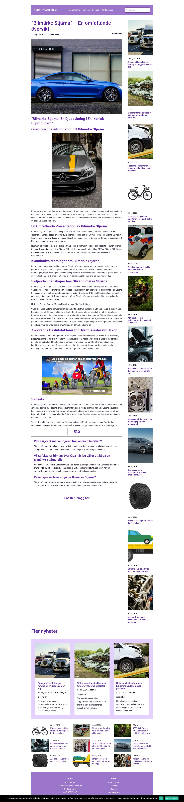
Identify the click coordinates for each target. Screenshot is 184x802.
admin (93, 690)
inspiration (42, 697)
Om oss (86, 10)
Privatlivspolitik (171, 798)
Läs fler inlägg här (76, 498)
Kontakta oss (107, 10)
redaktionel (117, 33)
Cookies (95, 10)
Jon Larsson (53, 34)
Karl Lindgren (61, 692)
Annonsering (74, 10)
